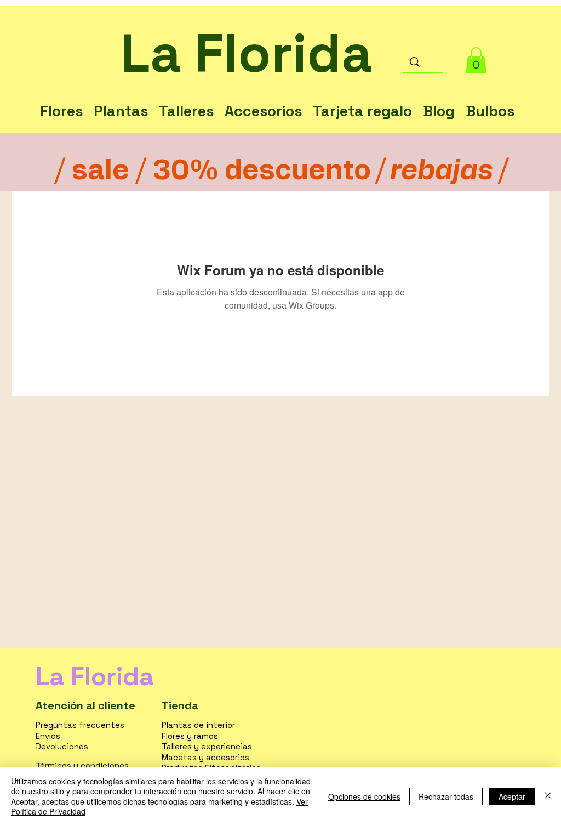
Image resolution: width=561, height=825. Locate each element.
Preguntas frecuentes (80, 725)
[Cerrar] (547, 796)
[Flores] (61, 99)
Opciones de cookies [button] (364, 796)
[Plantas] (120, 99)
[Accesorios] (263, 99)
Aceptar (512, 796)
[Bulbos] (490, 99)
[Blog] (438, 99)
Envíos (48, 736)
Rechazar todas (446, 796)
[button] (476, 60)
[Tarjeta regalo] (362, 99)
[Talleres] (186, 99)
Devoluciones (62, 746)
